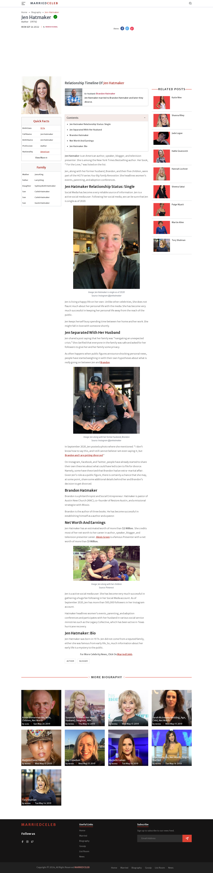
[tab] (106, 118)
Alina (27, 724)
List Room (84, 851)
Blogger (83, 661)
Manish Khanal (51, 27)
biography (36, 12)
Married (44, 3)
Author (70, 661)
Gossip (82, 846)
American (44, 151)
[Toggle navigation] (24, 3)
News (81, 856)
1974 (42, 128)
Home (82, 830)
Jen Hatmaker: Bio (78, 146)
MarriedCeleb (38, 824)
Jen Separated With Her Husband (86, 129)
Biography (84, 841)
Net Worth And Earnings (82, 140)
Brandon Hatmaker (105, 93)
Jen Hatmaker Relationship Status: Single (90, 124)
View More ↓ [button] (41, 157)
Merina (71, 724)
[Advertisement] (106, 53)
